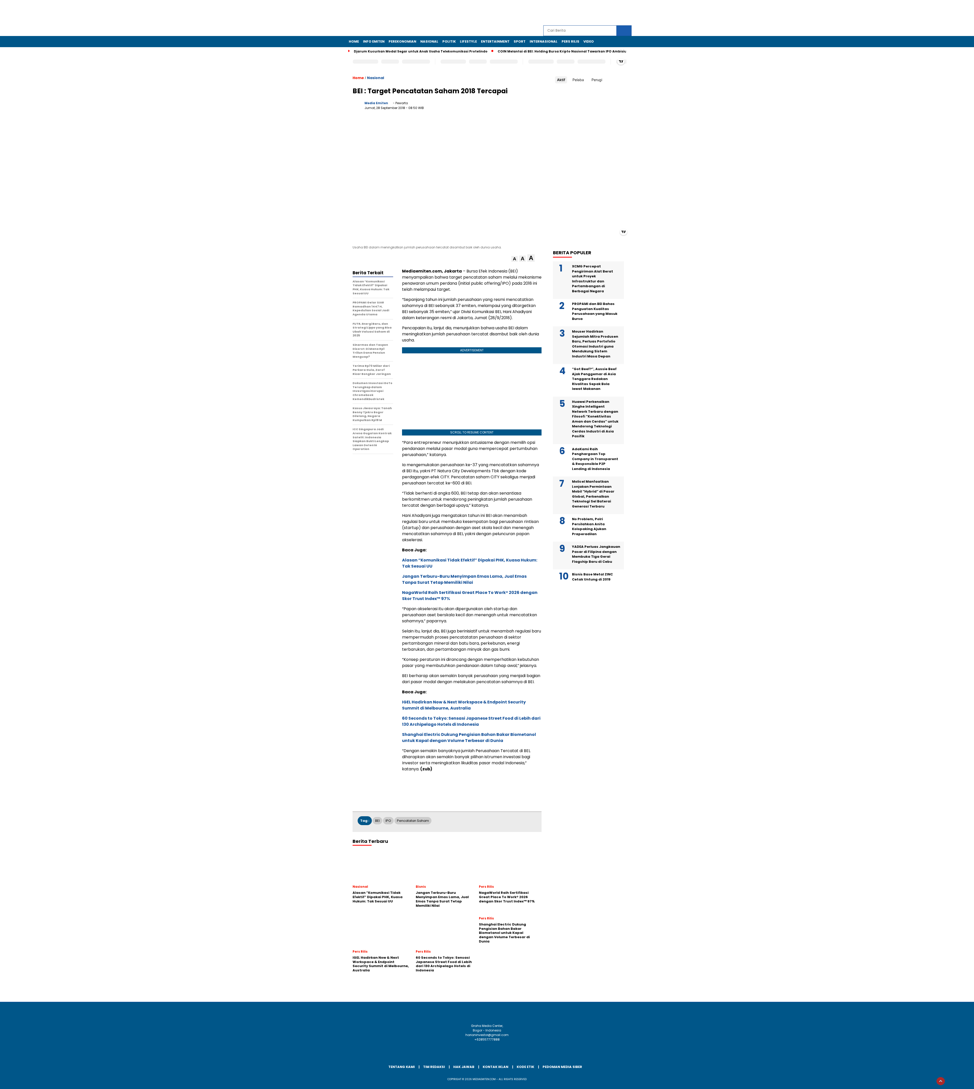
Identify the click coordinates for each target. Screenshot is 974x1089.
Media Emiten (376, 103)
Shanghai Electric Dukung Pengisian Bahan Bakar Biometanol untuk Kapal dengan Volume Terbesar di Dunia (469, 737)
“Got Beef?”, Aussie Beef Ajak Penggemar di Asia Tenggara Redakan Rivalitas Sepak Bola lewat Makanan (594, 379)
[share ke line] (527, 107)
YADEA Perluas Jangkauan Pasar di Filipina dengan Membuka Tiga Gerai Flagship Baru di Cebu (596, 554)
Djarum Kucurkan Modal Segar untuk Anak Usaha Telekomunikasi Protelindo (421, 51)
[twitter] (592, 13)
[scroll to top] (941, 1081)
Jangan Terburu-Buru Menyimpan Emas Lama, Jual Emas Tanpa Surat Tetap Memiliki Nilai (464, 579)
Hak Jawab (463, 1066)
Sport (520, 41)
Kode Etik (525, 1066)
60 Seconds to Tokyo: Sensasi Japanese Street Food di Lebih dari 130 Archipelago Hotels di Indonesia (471, 721)
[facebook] (581, 13)
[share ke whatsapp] (506, 107)
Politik (449, 41)
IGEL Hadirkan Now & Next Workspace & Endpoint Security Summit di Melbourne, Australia (464, 705)
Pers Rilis (570, 41)
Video (588, 41)
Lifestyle (468, 41)
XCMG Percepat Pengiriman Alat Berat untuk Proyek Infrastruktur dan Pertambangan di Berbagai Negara (592, 279)
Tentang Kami (401, 1066)
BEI (377, 820)
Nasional (429, 41)
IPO (388, 820)
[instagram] (604, 13)
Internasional (544, 41)
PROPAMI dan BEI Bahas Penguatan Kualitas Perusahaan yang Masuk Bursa (594, 311)
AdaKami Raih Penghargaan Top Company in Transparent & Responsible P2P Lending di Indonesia (595, 459)
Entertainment (495, 41)
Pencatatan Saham (413, 820)
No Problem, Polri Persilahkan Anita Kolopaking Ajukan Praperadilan (589, 526)
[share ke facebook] (485, 107)
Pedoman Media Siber (562, 1066)
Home (354, 41)
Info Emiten (374, 41)
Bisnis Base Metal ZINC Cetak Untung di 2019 (592, 577)
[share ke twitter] (496, 107)
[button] (514, 259)
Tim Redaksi (434, 1066)
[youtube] (616, 13)
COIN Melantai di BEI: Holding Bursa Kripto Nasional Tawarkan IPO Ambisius (563, 51)
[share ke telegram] (516, 107)
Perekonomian (402, 41)
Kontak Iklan (495, 1066)
